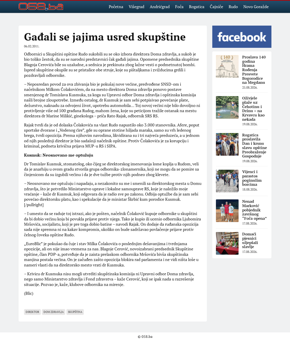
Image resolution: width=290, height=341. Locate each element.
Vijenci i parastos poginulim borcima (252, 178)
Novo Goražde (256, 6)
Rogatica (196, 6)
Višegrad (136, 6)
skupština (75, 312)
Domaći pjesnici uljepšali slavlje (250, 240)
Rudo (233, 6)
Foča (179, 6)
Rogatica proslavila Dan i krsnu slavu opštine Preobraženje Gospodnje (254, 145)
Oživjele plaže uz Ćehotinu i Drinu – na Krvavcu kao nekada (253, 108)
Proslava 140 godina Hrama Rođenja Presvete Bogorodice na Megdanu (254, 69)
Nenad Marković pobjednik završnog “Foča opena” (254, 210)
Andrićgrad (160, 6)
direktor (32, 312)
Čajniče (216, 6)
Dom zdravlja (54, 312)
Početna (116, 6)
